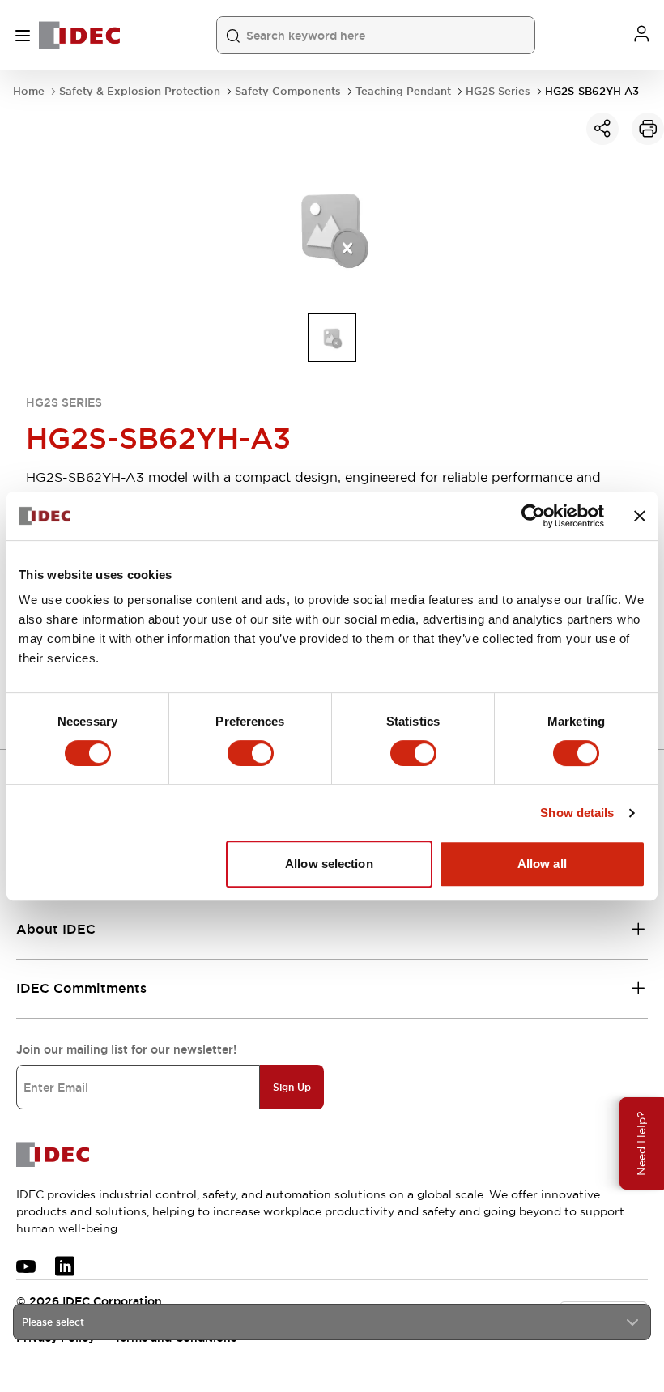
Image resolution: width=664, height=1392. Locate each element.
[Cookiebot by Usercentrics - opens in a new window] (533, 516)
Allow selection (329, 864)
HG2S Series (498, 91)
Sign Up (292, 1087)
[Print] (648, 129)
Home (29, 91)
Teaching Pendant (403, 91)
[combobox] (332, 1322)
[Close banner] (639, 515)
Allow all (542, 864)
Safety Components (288, 91)
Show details (577, 812)
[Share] (602, 129)
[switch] (251, 753)
